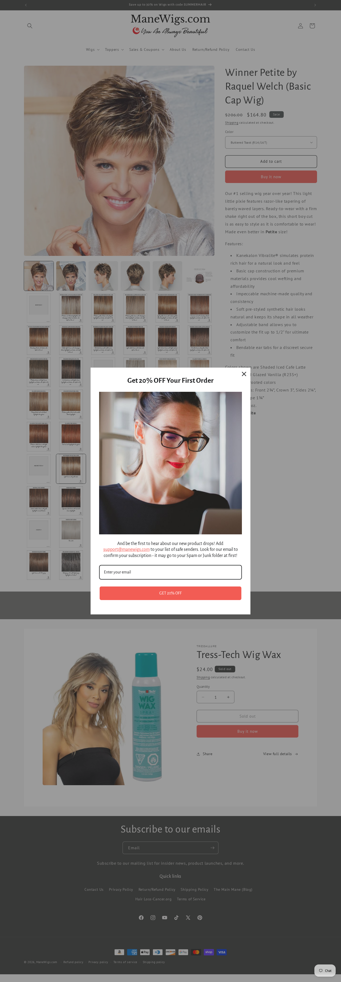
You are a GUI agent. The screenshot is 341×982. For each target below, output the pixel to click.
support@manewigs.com (126, 549)
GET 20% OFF (170, 593)
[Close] (244, 374)
